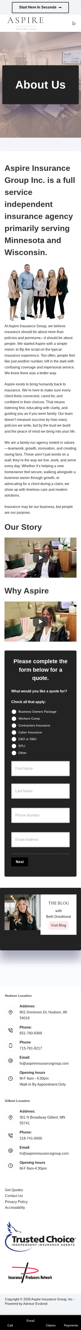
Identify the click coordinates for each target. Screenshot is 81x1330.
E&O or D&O (27, 739)
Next (20, 862)
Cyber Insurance (30, 732)
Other (22, 753)
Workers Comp (29, 718)
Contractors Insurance (34, 725)
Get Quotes (14, 1190)
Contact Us (14, 1196)
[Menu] (74, 23)
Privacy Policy (16, 1202)
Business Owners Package (37, 711)
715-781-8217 (31, 1048)
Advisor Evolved (35, 1303)
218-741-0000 (31, 1138)
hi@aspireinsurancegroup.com (44, 1063)
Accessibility (15, 1207)
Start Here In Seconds (37, 7)
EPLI (21, 746)
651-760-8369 (31, 1033)
